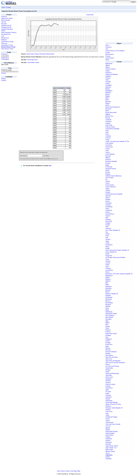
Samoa (108, 364)
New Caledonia (110, 315)
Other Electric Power (7, 49)
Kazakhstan (109, 245)
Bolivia (107, 105)
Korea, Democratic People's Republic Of (117, 250)
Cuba (107, 150)
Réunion (108, 348)
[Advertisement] (90, 71)
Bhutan (108, 103)
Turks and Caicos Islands (113, 424)
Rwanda (108, 353)
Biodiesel (4, 39)
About (63, 471)
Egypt (107, 165)
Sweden (108, 399)
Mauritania (109, 288)
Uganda (108, 428)
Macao (107, 272)
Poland (108, 341)
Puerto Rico (109, 344)
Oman (107, 328)
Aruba (107, 80)
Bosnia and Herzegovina (113, 107)
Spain (107, 390)
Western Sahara (110, 451)
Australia (108, 81)
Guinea (108, 212)
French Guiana (110, 185)
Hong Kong (109, 221)
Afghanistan (109, 63)
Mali (107, 283)
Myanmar (108, 304)
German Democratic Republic (114, 194)
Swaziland (108, 397)
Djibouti (108, 157)
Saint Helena (109, 355)
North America (110, 54)
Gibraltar (108, 199)
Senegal (108, 370)
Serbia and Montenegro (112, 373)
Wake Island (109, 449)
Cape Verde (109, 125)
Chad (107, 130)
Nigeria (108, 322)
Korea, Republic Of (111, 252)
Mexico (108, 292)
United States (109, 435)
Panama (108, 332)
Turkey (108, 420)
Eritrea (107, 170)
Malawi (108, 277)
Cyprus (108, 152)
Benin (107, 99)
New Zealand (109, 317)
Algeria (108, 67)
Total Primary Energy (7, 41)
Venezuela (109, 442)
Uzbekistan (109, 438)
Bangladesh (109, 90)
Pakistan (108, 330)
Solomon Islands (110, 384)
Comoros (108, 138)
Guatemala (109, 210)
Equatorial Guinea (111, 168)
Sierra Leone (109, 377)
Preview (3, 73)
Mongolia (108, 295)
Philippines (109, 339)
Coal (2, 36)
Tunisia (108, 419)
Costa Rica (109, 145)
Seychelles (109, 375)
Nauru (107, 308)
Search (68, 471)
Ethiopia (108, 174)
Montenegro (109, 297)
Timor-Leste (109, 411)
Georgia (108, 192)
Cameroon (108, 121)
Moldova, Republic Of (112, 293)
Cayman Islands (110, 127)
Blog (78, 471)
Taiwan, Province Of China (113, 404)
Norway (108, 326)
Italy (107, 237)
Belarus (108, 94)
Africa (107, 45)
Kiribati (108, 248)
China (107, 134)
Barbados (108, 92)
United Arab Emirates (112, 431)
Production (4, 54)
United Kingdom (110, 433)
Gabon (107, 188)
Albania (108, 65)
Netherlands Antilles (111, 313)
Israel (107, 235)
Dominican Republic (111, 161)
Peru (107, 337)
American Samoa (111, 69)
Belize (107, 98)
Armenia (108, 78)
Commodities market (33, 62)
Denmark (108, 156)
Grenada (108, 205)
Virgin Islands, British (112, 446)
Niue (107, 324)
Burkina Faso (109, 116)
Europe (108, 52)
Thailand (108, 409)
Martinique (109, 286)
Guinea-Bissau (110, 214)
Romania (108, 350)
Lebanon (108, 261)
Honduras (108, 219)
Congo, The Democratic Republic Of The (117, 141)
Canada (108, 123)
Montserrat (109, 299)
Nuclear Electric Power (8, 47)
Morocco (108, 301)
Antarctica (108, 47)
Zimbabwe (108, 458)
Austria (108, 83)
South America (110, 58)
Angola (108, 70)
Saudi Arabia (109, 368)
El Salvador (109, 167)
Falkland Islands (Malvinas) (113, 176)
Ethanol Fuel (5, 38)
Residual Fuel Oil (6, 27)
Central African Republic (112, 128)
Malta (107, 284)
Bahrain (108, 89)
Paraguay (108, 335)
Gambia (108, 190)
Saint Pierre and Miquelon (113, 361)
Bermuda (108, 101)
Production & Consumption (5, 58)
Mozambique (109, 303)
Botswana (108, 109)
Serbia (107, 371)
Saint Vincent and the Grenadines (115, 362)
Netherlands (109, 312)
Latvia (107, 259)
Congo (107, 139)
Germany (108, 196)
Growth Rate (89, 15)
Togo (107, 413)
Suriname (108, 395)
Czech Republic (110, 154)
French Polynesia (111, 186)
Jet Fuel (3, 22)
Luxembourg (109, 270)
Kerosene (4, 23)
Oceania (108, 56)
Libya (107, 266)
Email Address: (23, 155)
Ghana (107, 197)
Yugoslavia (109, 455)
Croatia (108, 148)
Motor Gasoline (5, 20)
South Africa (109, 388)
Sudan (107, 393)
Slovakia (108, 380)
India (107, 226)
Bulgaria (108, 114)
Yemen (108, 453)
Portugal (108, 342)
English (3, 78)
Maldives (108, 281)
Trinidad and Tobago (111, 417)
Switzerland (109, 400)
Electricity (4, 43)
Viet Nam (108, 444)
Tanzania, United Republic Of (114, 408)
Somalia (108, 386)
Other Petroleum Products (8, 32)
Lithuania (108, 268)
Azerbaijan (109, 85)
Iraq (107, 232)
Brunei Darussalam (111, 112)
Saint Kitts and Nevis (112, 357)
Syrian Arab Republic (112, 402)
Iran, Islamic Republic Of (113, 230)
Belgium (108, 96)
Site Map (73, 471)
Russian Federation (111, 351)
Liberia (107, 264)
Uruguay (108, 437)
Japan (107, 241)
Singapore (108, 379)
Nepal (107, 310)
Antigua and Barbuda (112, 74)
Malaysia (108, 279)
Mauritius (108, 290)
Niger (107, 321)
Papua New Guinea (111, 333)
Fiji (106, 179)
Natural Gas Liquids (7, 18)
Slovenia (108, 382)
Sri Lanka (108, 391)
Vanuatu (108, 440)
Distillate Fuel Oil (6, 25)
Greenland (108, 203)
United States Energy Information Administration (40, 54)
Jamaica (108, 239)
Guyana (108, 216)
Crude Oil (4, 16)
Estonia (108, 172)
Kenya (107, 246)
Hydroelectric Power (7, 45)
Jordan (107, 243)
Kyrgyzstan (109, 255)
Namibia (108, 306)
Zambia (108, 457)
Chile (107, 132)
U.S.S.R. (108, 426)
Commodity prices (32, 59)
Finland (108, 181)
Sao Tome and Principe (112, 366)
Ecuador (108, 163)
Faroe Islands (109, 177)
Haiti (107, 217)
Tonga (107, 415)
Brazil (107, 110)
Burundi (108, 118)
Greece (108, 201)
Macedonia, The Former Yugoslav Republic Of (119, 274)
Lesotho (108, 263)
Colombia (108, 136)
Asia (107, 49)
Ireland (107, 234)
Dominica (108, 159)
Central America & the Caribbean (115, 50)
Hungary (108, 223)
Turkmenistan (109, 422)
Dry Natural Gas (6, 34)
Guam (107, 208)
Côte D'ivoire (109, 147)
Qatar (107, 346)
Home (3, 7)
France (108, 183)
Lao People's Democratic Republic (115, 257)
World (107, 60)
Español (3, 80)
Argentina (108, 76)
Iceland (108, 225)
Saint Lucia (109, 359)
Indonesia (108, 228)
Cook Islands (109, 143)
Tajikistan (108, 406)
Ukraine (108, 429)
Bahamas (108, 87)
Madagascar (109, 275)
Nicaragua (108, 319)
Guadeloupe (109, 206)
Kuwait (107, 254)
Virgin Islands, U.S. (111, 448)
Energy (9, 7)
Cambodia (108, 119)
